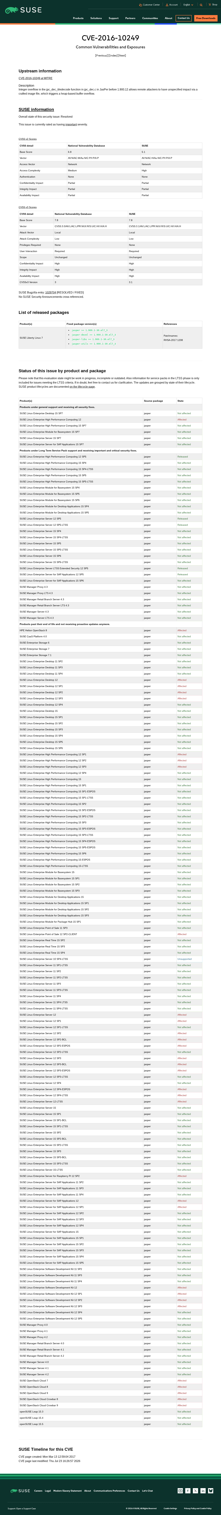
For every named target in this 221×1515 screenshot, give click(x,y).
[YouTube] (180, 1490)
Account (173, 4)
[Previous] (101, 55)
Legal (48, 1490)
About (87, 1490)
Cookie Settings (170, 1508)
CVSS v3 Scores (28, 207)
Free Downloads (205, 18)
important (71, 124)
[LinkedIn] (203, 1490)
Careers (38, 1490)
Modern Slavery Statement (67, 1490)
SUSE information (36, 109)
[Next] (122, 55)
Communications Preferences (109, 1490)
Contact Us (184, 18)
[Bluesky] (210, 1490)
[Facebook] (187, 1490)
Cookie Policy (206, 1508)
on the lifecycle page (82, 386)
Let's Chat (147, 1490)
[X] (195, 1490)
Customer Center (151, 4)
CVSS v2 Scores (28, 139)
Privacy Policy (190, 1508)
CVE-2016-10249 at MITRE (35, 78)
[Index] (113, 55)
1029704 (50, 292)
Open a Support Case (26, 1508)
